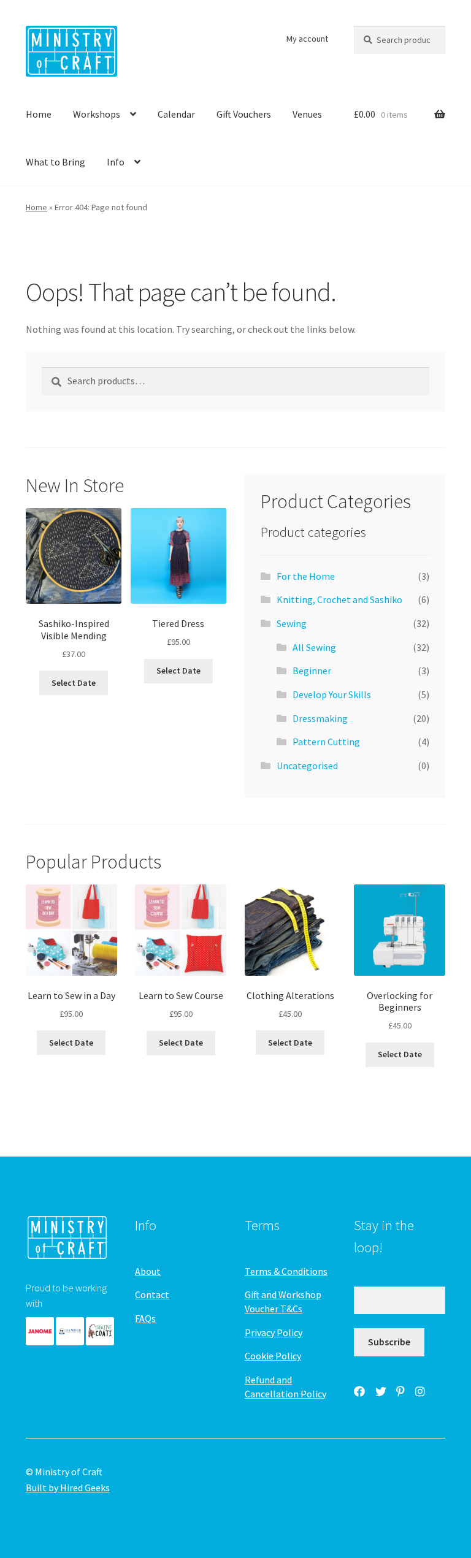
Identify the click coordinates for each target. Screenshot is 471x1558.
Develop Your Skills (332, 694)
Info (115, 162)
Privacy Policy (273, 1332)
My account (307, 38)
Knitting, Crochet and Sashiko (339, 599)
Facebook (359, 1391)
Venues (307, 114)
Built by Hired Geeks (68, 1487)
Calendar (176, 114)
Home (39, 114)
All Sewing (314, 647)
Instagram (420, 1391)
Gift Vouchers (243, 114)
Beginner (312, 670)
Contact (152, 1294)
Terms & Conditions (286, 1271)
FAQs (145, 1318)
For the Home (306, 576)
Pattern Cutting (326, 741)
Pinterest (400, 1391)
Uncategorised (307, 765)
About (148, 1271)
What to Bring (55, 162)
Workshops (96, 114)
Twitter (380, 1391)
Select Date (74, 682)
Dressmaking (320, 718)
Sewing (292, 623)
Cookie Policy (273, 1356)
